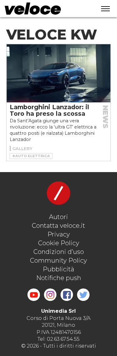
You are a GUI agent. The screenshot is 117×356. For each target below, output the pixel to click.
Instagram (50, 294)
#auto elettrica (31, 156)
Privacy (58, 234)
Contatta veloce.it (58, 225)
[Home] (46, 8)
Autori (58, 217)
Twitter (83, 294)
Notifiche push (58, 278)
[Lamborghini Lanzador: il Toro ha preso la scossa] (58, 73)
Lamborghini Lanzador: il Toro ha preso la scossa (49, 110)
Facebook (67, 294)
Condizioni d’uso (58, 251)
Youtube (33, 294)
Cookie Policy (58, 243)
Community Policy (58, 260)
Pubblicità (58, 269)
